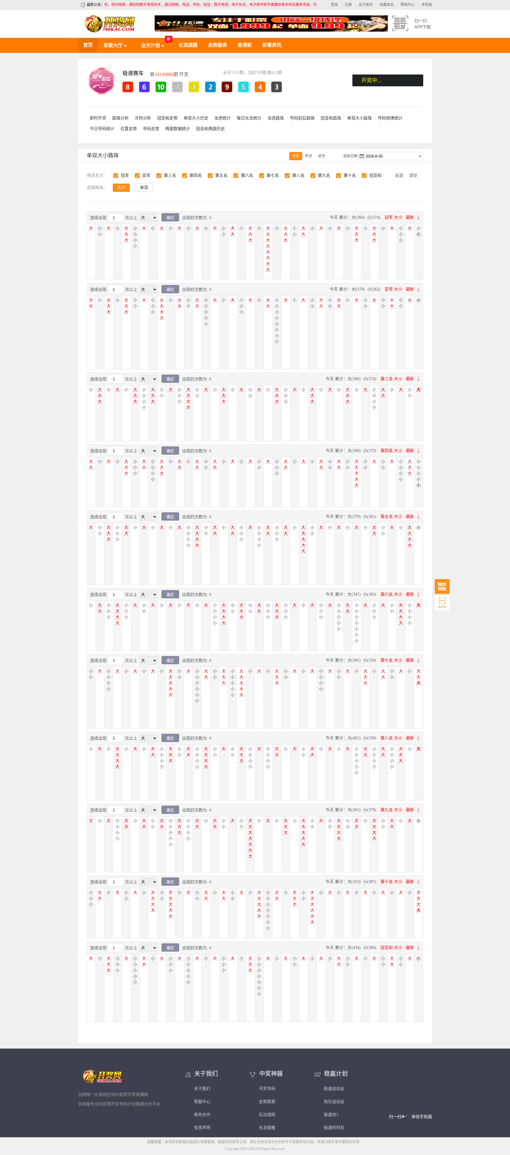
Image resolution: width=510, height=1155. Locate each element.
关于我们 (202, 1088)
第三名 (170, 175)
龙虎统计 (222, 118)
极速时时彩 (334, 1127)
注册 (348, 5)
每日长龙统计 (249, 118)
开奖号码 (267, 1088)
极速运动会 (334, 1088)
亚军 (146, 175)
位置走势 (128, 129)
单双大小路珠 (359, 118)
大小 (121, 187)
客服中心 (202, 1101)
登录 (334, 5)
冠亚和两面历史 (210, 129)
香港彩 (245, 45)
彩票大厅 (114, 45)
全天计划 (151, 45)
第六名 (247, 175)
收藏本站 (387, 5)
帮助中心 (408, 5)
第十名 (350, 175)
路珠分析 (120, 118)
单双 (144, 187)
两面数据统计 (177, 129)
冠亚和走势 (167, 118)
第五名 (221, 175)
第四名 (195, 175)
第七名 (273, 175)
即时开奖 (98, 118)
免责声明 (202, 1127)
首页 (88, 45)
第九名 (324, 175)
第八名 (298, 175)
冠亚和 (375, 175)
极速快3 (331, 1114)
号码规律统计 (390, 118)
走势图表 (217, 45)
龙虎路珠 (275, 118)
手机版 (426, 5)
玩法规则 (267, 1114)
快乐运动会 (334, 1101)
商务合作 (202, 1114)
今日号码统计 (102, 129)
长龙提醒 (188, 45)
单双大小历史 (196, 118)
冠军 (125, 175)
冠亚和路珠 (331, 118)
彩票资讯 (271, 45)
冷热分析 (143, 118)
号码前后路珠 (302, 118)
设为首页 (366, 5)
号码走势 (151, 129)
